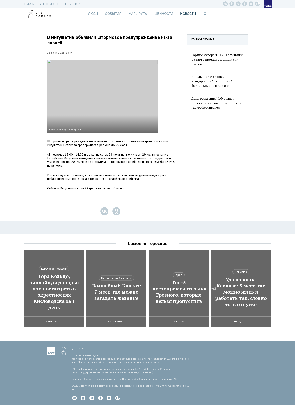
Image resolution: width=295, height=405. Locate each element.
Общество (241, 272)
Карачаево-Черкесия (54, 268)
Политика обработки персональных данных (96, 378)
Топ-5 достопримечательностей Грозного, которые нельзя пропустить (179, 291)
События (113, 13)
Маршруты (138, 13)
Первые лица (72, 4)
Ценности (164, 13)
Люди (93, 13)
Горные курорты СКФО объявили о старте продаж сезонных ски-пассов (217, 59)
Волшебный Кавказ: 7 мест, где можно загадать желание (116, 292)
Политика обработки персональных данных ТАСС (150, 378)
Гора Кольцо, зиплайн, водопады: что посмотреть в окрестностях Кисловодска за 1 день (54, 291)
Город (178, 275)
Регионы (28, 4)
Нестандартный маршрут (116, 278)
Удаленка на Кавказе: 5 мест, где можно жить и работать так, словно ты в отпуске (241, 291)
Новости (188, 13)
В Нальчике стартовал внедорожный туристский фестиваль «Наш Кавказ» (211, 81)
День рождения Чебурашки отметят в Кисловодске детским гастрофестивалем (216, 103)
